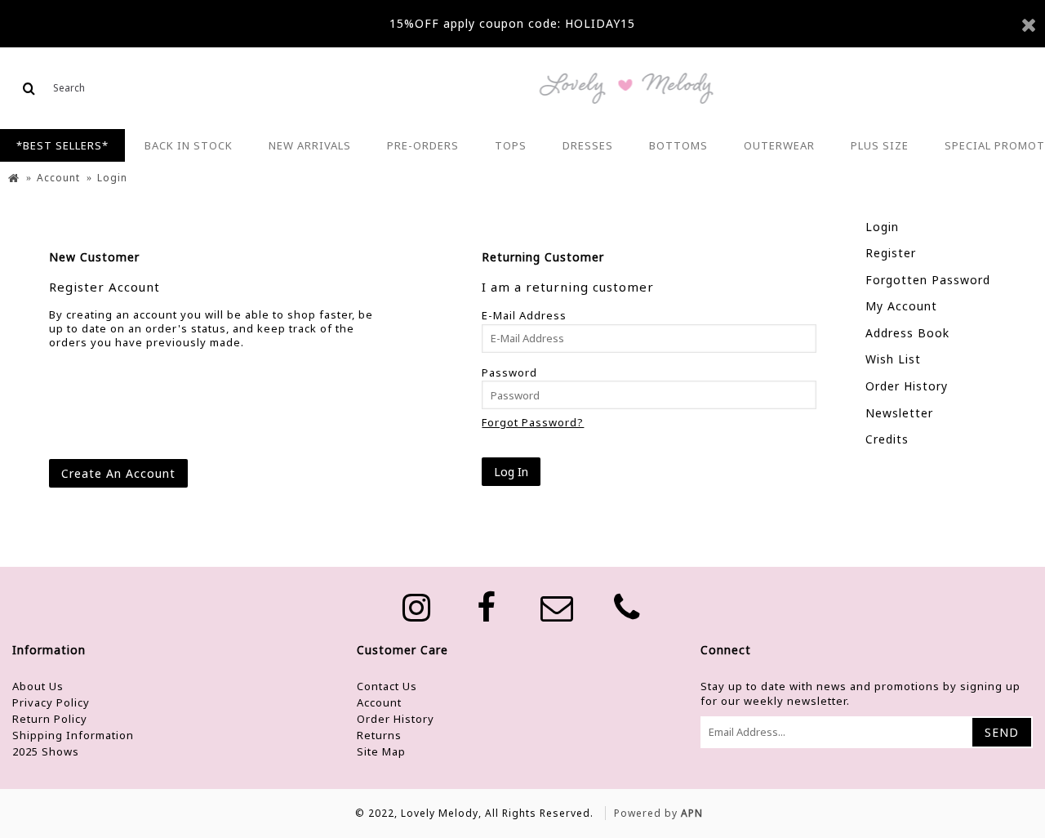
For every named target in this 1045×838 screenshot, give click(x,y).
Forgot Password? (533, 422)
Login (882, 226)
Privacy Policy (51, 702)
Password (509, 372)
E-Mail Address (524, 315)
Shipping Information (73, 735)
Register (890, 253)
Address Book (907, 333)
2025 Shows (45, 751)
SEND (1002, 732)
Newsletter (899, 413)
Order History (906, 386)
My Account (901, 306)
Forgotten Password (927, 280)
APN (692, 813)
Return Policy (49, 718)
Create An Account (118, 473)
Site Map (381, 751)
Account (379, 702)
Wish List (893, 359)
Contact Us (387, 686)
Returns (379, 735)
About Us (38, 686)
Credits (887, 439)
